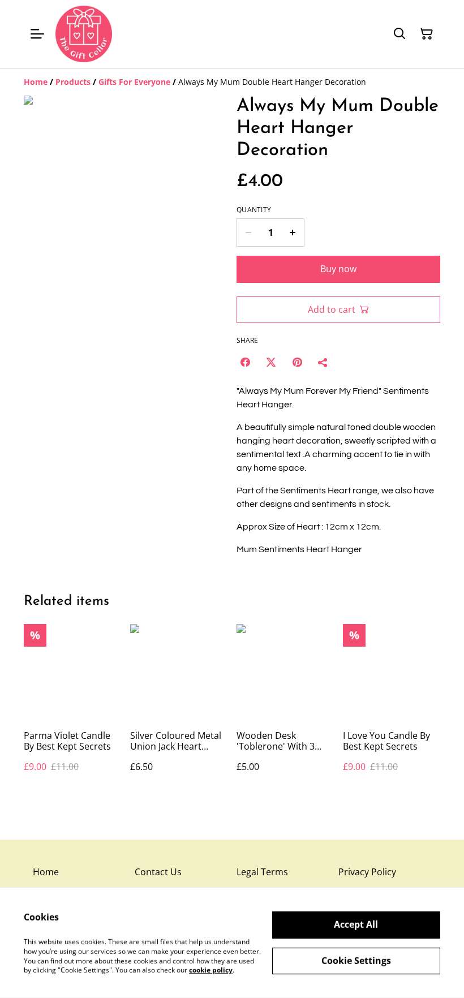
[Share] (323, 362)
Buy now (338, 269)
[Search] (399, 33)
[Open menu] (37, 33)
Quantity (254, 210)
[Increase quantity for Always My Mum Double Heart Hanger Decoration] (292, 232)
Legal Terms (262, 872)
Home (46, 872)
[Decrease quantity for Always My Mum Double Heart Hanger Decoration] (248, 232)
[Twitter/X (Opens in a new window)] (271, 362)
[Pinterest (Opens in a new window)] (297, 362)
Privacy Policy (367, 872)
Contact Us (158, 872)
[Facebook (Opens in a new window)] (245, 362)
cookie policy (211, 970)
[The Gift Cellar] (83, 34)
